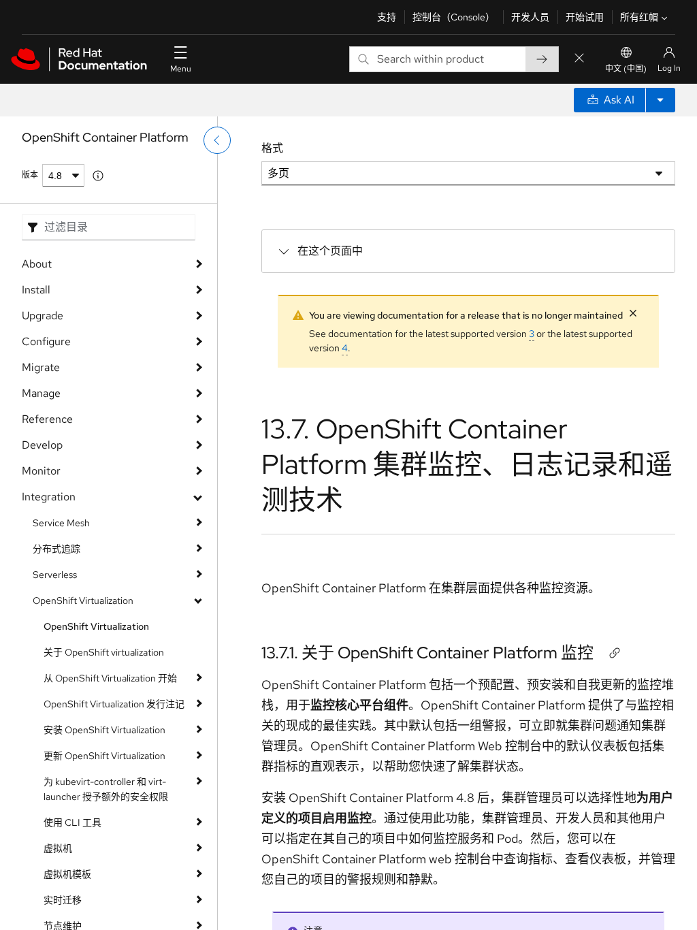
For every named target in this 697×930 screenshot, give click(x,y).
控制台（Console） (453, 17)
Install (36, 290)
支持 (386, 17)
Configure (46, 341)
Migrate (41, 367)
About (37, 264)
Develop (42, 445)
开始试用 (585, 17)
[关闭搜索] (579, 59)
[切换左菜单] (217, 140)
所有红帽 (639, 17)
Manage (41, 393)
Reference (47, 419)
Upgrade (42, 315)
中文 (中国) (626, 68)
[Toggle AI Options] (660, 100)
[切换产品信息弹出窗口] (98, 176)
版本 (30, 175)
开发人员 (530, 17)
